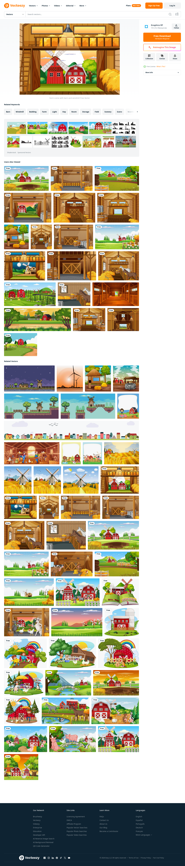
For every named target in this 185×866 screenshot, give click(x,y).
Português (140, 824)
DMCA (69, 820)
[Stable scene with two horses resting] (118, 265)
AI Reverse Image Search (43, 838)
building (32, 112)
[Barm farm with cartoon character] (25, 653)
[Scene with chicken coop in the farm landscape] (16, 237)
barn (8, 112)
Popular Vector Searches (77, 827)
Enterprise (37, 827)
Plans (128, 5)
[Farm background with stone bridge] (68, 683)
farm (44, 112)
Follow (176, 28)
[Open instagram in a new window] (49, 858)
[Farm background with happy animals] (72, 739)
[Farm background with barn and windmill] (26, 178)
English (139, 816)
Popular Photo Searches (77, 831)
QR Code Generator (41, 846)
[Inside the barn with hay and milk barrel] (73, 237)
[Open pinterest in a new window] (57, 858)
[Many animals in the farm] (26, 622)
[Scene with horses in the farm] (65, 711)
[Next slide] (135, 112)
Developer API (39, 835)
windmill (20, 112)
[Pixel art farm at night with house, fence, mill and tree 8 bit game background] (29, 378)
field (97, 112)
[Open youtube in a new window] (69, 858)
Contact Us (104, 820)
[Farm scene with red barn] (121, 622)
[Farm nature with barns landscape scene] (30, 294)
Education (37, 831)
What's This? (161, 66)
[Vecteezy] (14, 5)
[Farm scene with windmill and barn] (117, 178)
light (54, 112)
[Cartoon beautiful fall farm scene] (121, 453)
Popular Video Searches (77, 835)
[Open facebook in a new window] (45, 858)
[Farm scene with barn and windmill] (24, 265)
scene (119, 112)
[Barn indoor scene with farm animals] (27, 208)
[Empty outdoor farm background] (117, 237)
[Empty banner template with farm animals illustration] (71, 453)
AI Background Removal (43, 842)
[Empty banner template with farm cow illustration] (92, 453)
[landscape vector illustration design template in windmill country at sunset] (70, 378)
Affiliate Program (74, 824)
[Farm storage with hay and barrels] (41, 237)
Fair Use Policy (158, 858)
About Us (103, 824)
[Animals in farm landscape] (118, 739)
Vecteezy (36, 820)
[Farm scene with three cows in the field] (78, 592)
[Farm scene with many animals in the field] (25, 739)
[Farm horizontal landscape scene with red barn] (37, 319)
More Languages (143, 835)
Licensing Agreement (76, 816)
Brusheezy (37, 816)
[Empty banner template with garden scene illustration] (128, 406)
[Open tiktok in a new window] (61, 858)
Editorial (69, 5)
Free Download (162, 37)
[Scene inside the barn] (74, 208)
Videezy (36, 824)
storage (85, 112)
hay (64, 112)
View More (125, 142)
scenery (108, 112)
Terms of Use (133, 858)
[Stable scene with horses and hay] (74, 294)
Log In (172, 5)
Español (139, 820)
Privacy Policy (146, 858)
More (81, 5)
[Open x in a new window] (65, 858)
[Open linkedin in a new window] (53, 858)
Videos (57, 5)
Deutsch (139, 827)
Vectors (32, 5)
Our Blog (103, 827)
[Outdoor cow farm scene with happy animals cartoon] (115, 711)
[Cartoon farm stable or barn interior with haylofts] (115, 294)
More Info (149, 72)
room (74, 112)
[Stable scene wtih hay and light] (72, 178)
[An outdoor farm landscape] (20, 344)
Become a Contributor (109, 831)
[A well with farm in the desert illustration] (126, 378)
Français (139, 831)
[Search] (170, 14)
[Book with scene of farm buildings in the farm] (120, 592)
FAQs (102, 816)
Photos (45, 5)
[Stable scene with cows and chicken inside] (72, 564)
